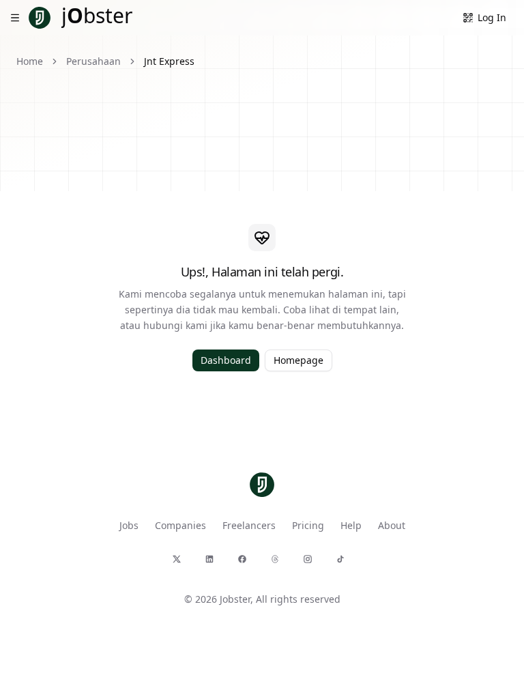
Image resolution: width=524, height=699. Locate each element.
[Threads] (278, 562)
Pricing (308, 525)
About (391, 525)
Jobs (129, 525)
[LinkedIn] (213, 562)
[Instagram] (311, 562)
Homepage (298, 360)
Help (351, 525)
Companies (180, 525)
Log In (492, 17)
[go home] (262, 484)
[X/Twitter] (180, 562)
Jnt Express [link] (169, 61)
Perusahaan (93, 61)
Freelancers (249, 525)
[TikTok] (344, 562)
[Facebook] (245, 562)
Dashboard (226, 360)
